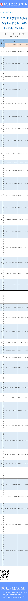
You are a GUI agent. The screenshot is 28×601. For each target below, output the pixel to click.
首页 (1, 12)
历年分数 (11, 12)
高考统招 (5, 12)
